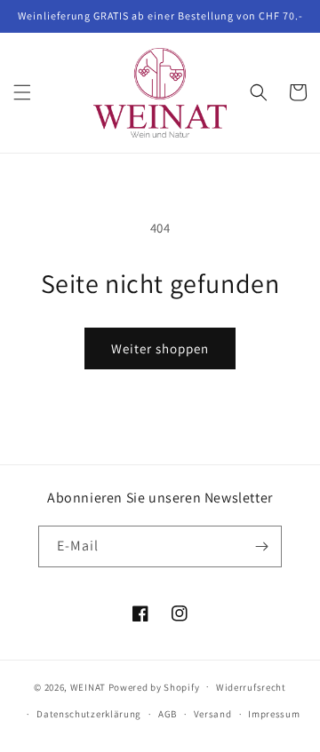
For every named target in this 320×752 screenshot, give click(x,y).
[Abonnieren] (261, 546)
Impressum (274, 714)
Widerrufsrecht (251, 687)
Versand (213, 714)
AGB (167, 714)
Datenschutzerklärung (88, 714)
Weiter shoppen (160, 348)
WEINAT (88, 686)
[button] (22, 92)
